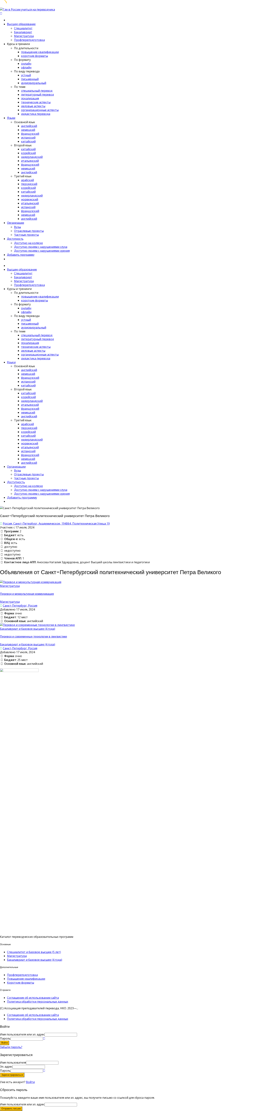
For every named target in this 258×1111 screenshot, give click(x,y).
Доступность (15, 239)
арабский (27, 180)
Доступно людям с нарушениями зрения (42, 251)
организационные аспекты (40, 110)
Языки (11, 118)
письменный (30, 79)
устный (26, 75)
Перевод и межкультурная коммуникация (27, 594)
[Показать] (44, 1038)
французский (30, 134)
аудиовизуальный (33, 83)
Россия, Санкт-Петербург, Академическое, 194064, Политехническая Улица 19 (56, 523)
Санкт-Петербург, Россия (20, 606)
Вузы (17, 227)
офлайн (26, 67)
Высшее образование (21, 24)
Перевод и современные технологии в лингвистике (33, 637)
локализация (30, 98)
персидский (29, 184)
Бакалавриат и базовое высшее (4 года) (27, 629)
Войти (30, 1082)
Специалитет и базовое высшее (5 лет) (34, 952)
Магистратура (24, 36)
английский (29, 126)
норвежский (29, 199)
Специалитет (23, 28)
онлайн (26, 64)
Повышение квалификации (26, 979)
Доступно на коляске (28, 243)
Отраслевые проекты (29, 231)
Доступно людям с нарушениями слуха (40, 247)
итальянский (30, 161)
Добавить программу (20, 255)
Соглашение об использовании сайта (33, 998)
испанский (28, 137)
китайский (28, 141)
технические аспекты (36, 102)
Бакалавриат (23, 32)
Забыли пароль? (11, 1047)
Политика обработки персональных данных (37, 1001)
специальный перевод (36, 91)
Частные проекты (26, 235)
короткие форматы (34, 56)
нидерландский (32, 157)
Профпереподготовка (29, 40)
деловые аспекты (33, 106)
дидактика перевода (35, 114)
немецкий (28, 130)
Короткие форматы (20, 983)
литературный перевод (37, 94)
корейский (28, 153)
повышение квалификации (40, 52)
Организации (15, 223)
